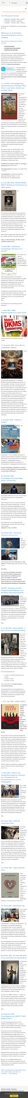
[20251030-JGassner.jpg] (9, 554)
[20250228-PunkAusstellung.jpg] (10, 832)
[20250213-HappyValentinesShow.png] (10, 885)
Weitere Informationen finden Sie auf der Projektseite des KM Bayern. (13, 76)
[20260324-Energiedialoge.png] (8, 264)
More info (21, 1093)
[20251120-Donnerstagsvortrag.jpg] (13, 488)
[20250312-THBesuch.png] (10, 791)
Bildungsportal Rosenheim (14, 64)
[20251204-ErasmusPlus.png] (10, 439)
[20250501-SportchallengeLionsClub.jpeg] (10, 600)
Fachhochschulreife (9, 46)
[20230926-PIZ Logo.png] (8, 69)
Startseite (3, 1089)
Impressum (13, 1089)
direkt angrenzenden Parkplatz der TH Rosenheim (13, 583)
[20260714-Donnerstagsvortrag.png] (9, 106)
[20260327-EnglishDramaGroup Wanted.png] (8, 200)
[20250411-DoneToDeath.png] (10, 716)
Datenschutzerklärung (6, 1091)
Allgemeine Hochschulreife (11, 50)
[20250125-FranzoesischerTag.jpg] (10, 915)
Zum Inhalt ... (4, 569)
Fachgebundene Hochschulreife (12, 48)
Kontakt (8, 1089)
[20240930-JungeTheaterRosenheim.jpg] (10, 972)
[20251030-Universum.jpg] (10, 543)
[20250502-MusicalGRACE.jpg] (10, 644)
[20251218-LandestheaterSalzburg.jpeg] (12, 364)
